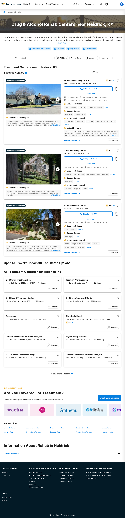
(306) (113, 150)
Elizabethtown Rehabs (58, 428)
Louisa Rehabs (107, 428)
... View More (55, 125)
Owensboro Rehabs (33, 432)
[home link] (4, 12)
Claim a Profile (91, 49)
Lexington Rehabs (32, 428)
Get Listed (60, 49)
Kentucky (10, 12)
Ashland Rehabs (9, 432)
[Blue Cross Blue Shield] (95, 410)
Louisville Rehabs (10, 428)
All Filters (63, 58)
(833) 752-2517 (90, 159)
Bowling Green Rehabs (84, 428)
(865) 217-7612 (90, 89)
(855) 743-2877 (90, 214)
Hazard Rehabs (107, 432)
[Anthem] (68, 410)
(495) (113, 80)
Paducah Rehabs (56, 432)
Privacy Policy (54, 515)
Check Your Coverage (109, 398)
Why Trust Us (74, 49)
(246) (113, 205)
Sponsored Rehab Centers (41, 49)
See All (107, 107)
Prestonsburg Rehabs (84, 432)
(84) (73, 322)
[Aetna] (16, 410)
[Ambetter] (42, 410)
